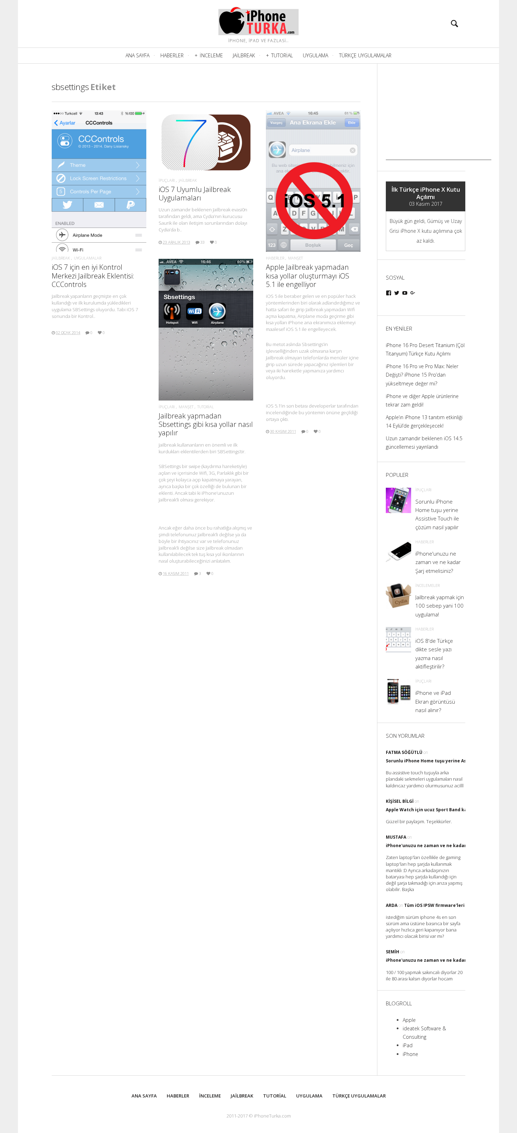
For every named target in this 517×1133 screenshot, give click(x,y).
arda (391, 905)
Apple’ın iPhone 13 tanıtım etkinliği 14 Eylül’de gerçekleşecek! (424, 421)
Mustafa (396, 837)
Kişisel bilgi (400, 801)
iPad (408, 1045)
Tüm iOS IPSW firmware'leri (434, 905)
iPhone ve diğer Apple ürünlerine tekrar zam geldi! (422, 400)
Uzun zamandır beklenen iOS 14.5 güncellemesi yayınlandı (424, 442)
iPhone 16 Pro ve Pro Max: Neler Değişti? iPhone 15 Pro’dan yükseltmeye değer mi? (422, 374)
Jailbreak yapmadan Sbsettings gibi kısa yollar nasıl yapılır (206, 424)
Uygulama (315, 55)
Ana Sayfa (137, 55)
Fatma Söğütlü (404, 752)
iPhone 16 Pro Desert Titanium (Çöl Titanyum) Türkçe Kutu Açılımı (425, 349)
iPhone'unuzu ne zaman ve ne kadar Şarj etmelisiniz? (445, 846)
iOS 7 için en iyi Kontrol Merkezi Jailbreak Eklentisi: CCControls (93, 275)
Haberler (172, 55)
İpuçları (167, 180)
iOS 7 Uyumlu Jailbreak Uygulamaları (195, 194)
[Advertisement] (438, 116)
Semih (392, 952)
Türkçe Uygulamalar (365, 55)
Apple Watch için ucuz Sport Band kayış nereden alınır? (447, 810)
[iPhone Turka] (258, 19)
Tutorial (282, 55)
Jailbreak (244, 55)
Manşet (295, 258)
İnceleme (211, 55)
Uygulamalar (87, 258)
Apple (409, 1020)
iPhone (410, 1054)
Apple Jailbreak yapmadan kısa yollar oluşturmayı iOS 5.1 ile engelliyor (307, 275)
